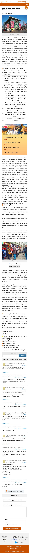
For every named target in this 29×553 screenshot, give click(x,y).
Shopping (18, 8)
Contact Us (18, 546)
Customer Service (14, 548)
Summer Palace (20, 50)
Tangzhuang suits (20, 183)
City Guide (8, 8)
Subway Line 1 (9, 327)
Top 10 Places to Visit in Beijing (11, 347)
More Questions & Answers (15, 491)
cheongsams (5, 185)
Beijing (13, 8)
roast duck (4, 52)
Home (3, 8)
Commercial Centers (7, 9)
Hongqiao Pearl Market (9, 343)
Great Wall (10, 50)
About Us (9, 546)
